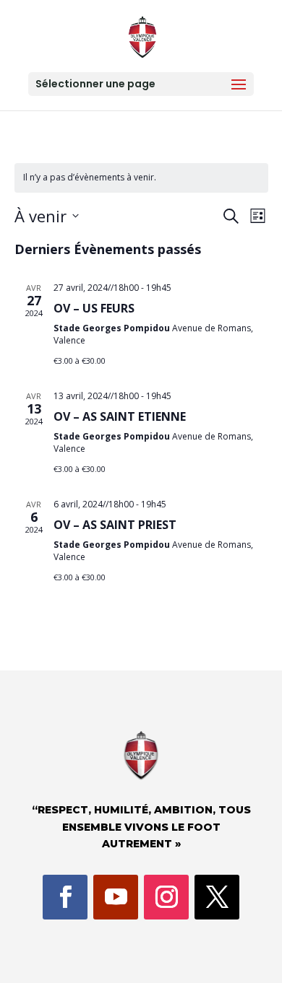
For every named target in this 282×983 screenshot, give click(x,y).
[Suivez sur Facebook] (65, 897)
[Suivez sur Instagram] (166, 897)
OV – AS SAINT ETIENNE (120, 416)
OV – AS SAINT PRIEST (115, 525)
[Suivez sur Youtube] (115, 897)
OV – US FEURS (94, 308)
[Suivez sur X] (217, 897)
